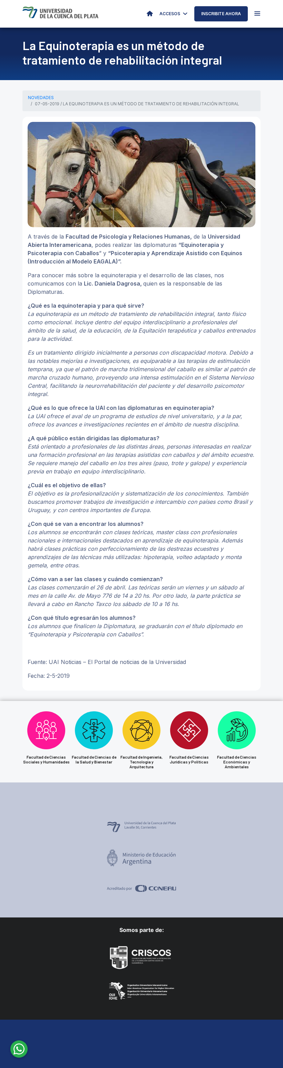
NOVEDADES (41, 97)
